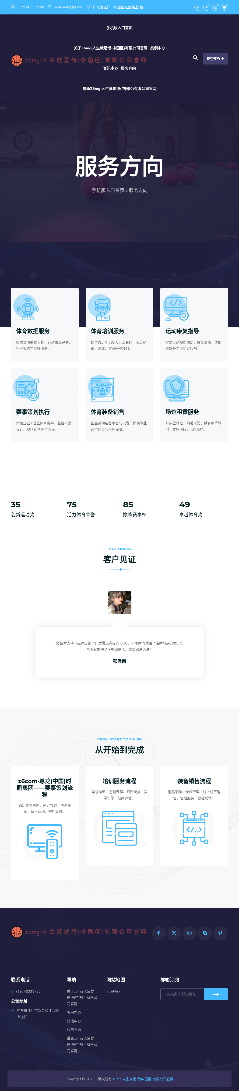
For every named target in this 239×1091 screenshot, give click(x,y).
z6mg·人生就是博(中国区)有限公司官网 (143, 1079)
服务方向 (128, 68)
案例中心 (157, 48)
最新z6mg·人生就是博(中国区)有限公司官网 (119, 88)
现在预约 (215, 58)
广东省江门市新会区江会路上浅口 (119, 7)
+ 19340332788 (30, 7)
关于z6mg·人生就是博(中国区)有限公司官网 (111, 48)
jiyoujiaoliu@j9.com (68, 7)
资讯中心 (110, 68)
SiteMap (113, 991)
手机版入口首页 (119, 28)
